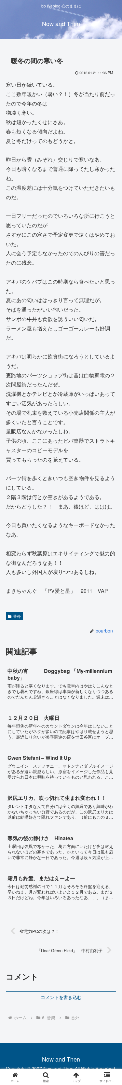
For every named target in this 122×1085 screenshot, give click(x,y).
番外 (17, 616)
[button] (109, 910)
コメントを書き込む (61, 997)
